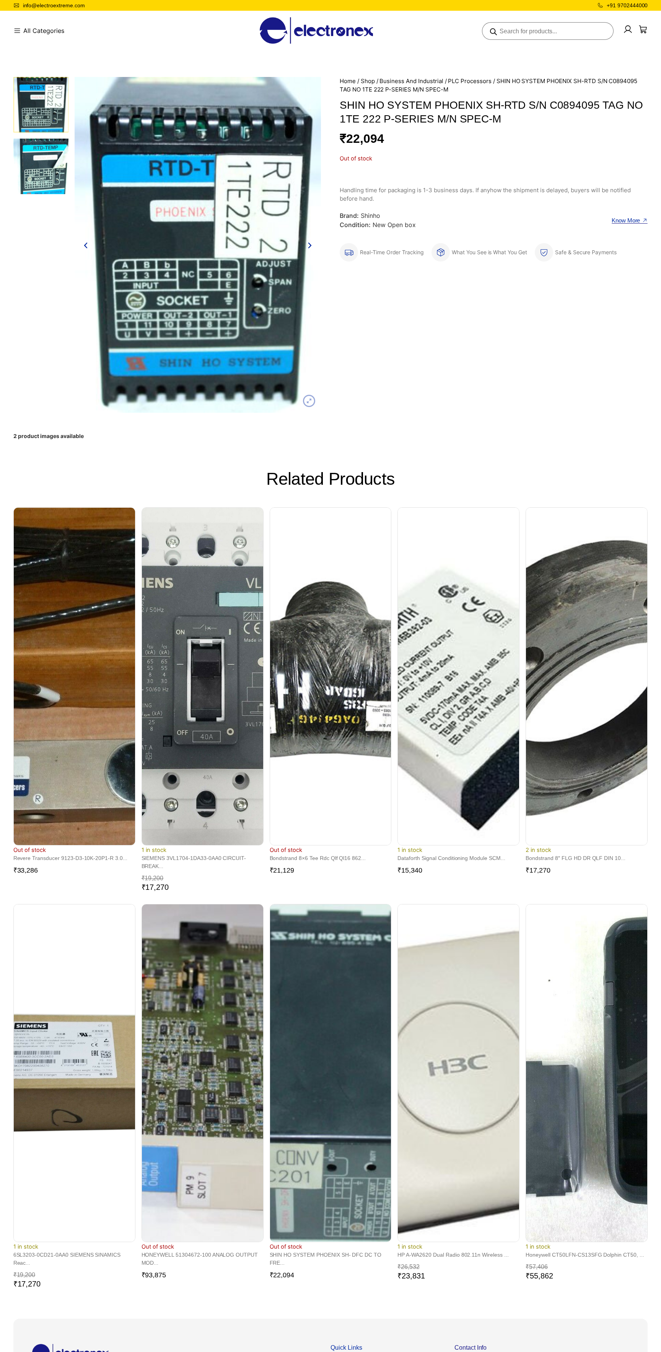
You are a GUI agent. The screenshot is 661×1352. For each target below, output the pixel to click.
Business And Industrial (411, 81)
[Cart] (643, 29)
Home (348, 81)
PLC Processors (469, 81)
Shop (368, 81)
